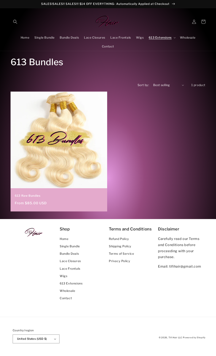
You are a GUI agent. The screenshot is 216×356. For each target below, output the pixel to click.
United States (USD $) (32, 338)
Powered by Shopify (194, 337)
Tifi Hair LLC (175, 337)
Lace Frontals (70, 268)
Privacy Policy (119, 261)
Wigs (63, 276)
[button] (15, 21)
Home (64, 239)
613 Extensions (71, 283)
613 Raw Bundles (27, 195)
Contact (66, 298)
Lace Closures (70, 261)
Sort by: (143, 85)
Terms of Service (121, 253)
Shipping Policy (120, 246)
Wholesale (67, 290)
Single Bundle (70, 246)
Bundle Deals (69, 253)
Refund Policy (119, 239)
